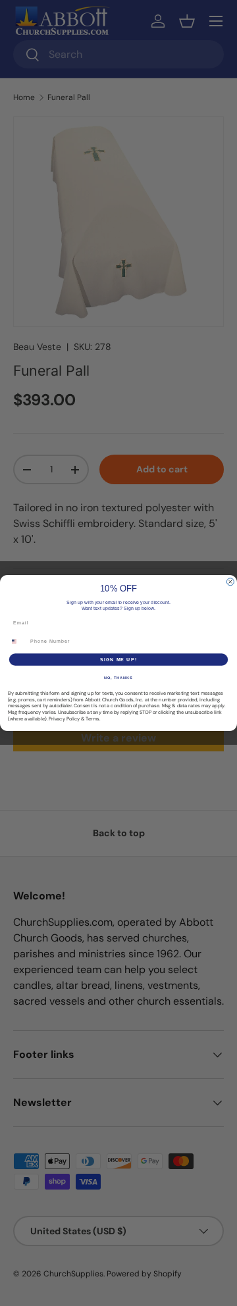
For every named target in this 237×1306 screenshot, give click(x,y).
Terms (92, 718)
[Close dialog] (230, 582)
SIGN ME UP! (118, 659)
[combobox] (17, 641)
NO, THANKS (118, 678)
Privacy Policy (64, 718)
